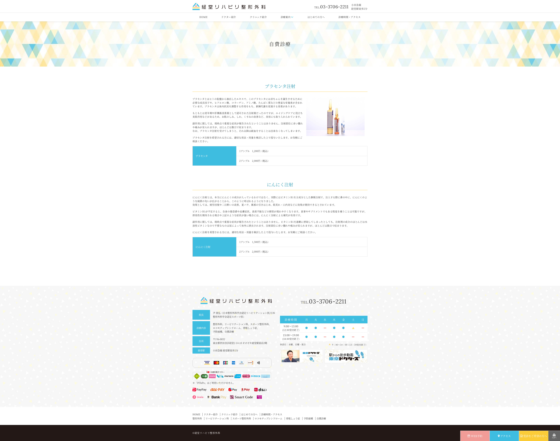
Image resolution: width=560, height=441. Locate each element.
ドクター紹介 (228, 17)
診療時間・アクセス (349, 17)
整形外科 (197, 418)
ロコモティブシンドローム (268, 418)
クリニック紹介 (258, 17)
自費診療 (321, 418)
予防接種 (308, 418)
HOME (203, 17)
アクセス (505, 436)
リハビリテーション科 (217, 418)
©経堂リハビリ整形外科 (206, 433)
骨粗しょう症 (293, 418)
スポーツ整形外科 (241, 418)
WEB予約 (476, 436)
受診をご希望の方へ (535, 436)
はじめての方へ (316, 17)
